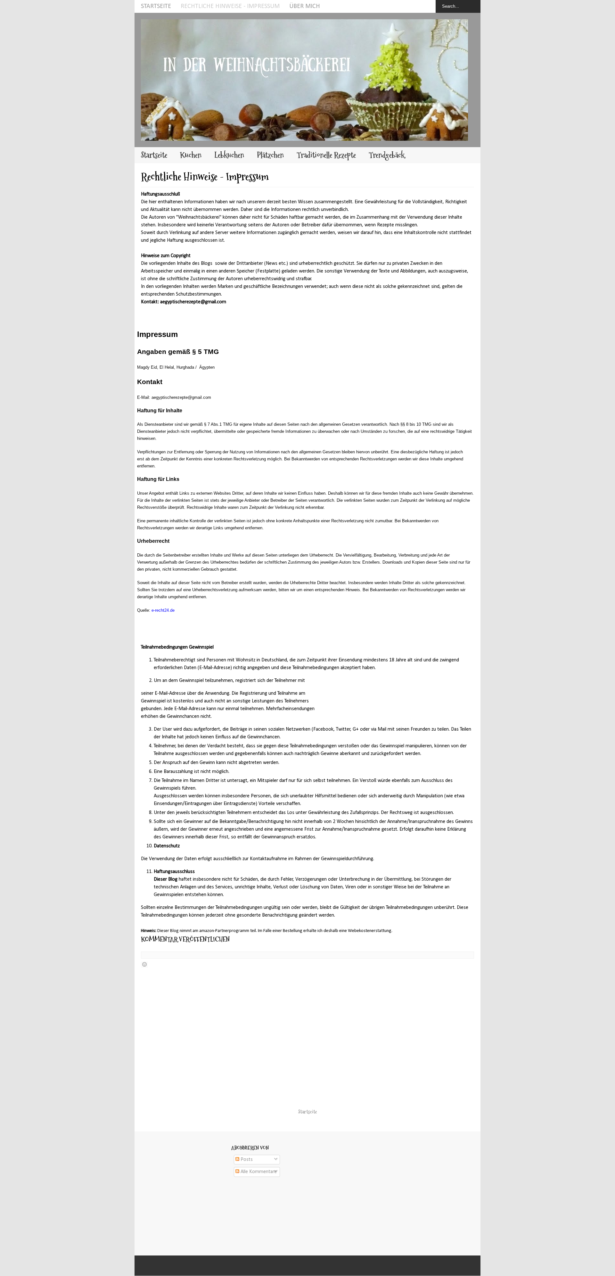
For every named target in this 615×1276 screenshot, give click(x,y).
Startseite (156, 6)
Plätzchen (270, 155)
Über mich (304, 6)
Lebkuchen (229, 155)
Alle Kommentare (258, 1171)
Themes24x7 (314, 1265)
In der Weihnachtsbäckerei (306, 1265)
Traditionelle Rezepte (326, 155)
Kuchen (190, 155)
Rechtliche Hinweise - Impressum (230, 6)
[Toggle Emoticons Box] (144, 964)
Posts (246, 1159)
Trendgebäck (387, 155)
